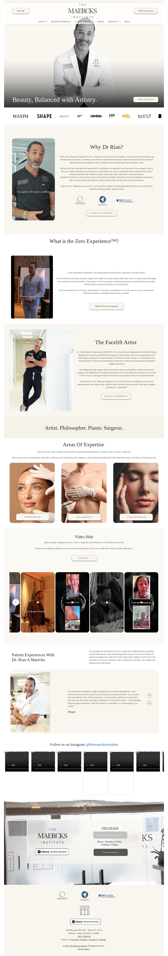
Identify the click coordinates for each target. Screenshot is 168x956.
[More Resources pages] (120, 21)
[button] (50, 217)
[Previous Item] (15, 602)
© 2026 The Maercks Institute (75, 946)
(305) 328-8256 (109, 827)
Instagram (75, 940)
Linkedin (102, 940)
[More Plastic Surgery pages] (92, 21)
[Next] (149, 703)
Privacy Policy (84, 949)
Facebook (93, 940)
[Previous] (149, 695)
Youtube (84, 940)
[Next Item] (162, 773)
